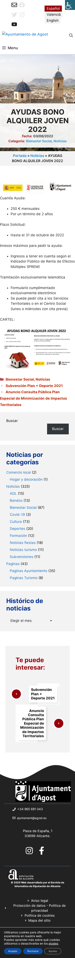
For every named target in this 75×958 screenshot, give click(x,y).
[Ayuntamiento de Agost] (25, 35)
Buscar (12, 421)
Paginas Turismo (24, 578)
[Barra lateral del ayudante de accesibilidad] (70, 5)
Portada (20, 156)
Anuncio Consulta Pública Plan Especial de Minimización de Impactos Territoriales (33, 398)
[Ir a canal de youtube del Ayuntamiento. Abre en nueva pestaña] (14, 24)
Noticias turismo (23, 550)
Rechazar (33, 951)
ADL (13, 493)
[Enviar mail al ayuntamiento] (14, 5)
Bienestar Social (39, 141)
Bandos (16, 500)
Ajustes (53, 951)
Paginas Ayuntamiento (28, 571)
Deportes (17, 529)
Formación (18, 536)
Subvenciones (21, 557)
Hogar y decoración (26, 479)
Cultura (16, 522)
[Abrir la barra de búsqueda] (71, 35)
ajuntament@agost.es (31, 818)
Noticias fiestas (23, 543)
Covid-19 (17, 514)
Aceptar (12, 951)
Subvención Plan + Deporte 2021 (34, 386)
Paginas (13, 564)
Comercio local (18, 472)
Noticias (60, 141)
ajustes (53, 943)
